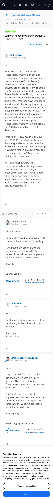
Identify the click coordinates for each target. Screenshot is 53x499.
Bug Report (22, 19)
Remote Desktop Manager (28, 15)
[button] (48, 214)
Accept (26, 494)
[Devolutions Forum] (3, 5)
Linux (7, 19)
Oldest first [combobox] (41, 213)
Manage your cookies (26, 486)
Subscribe (37, 44)
